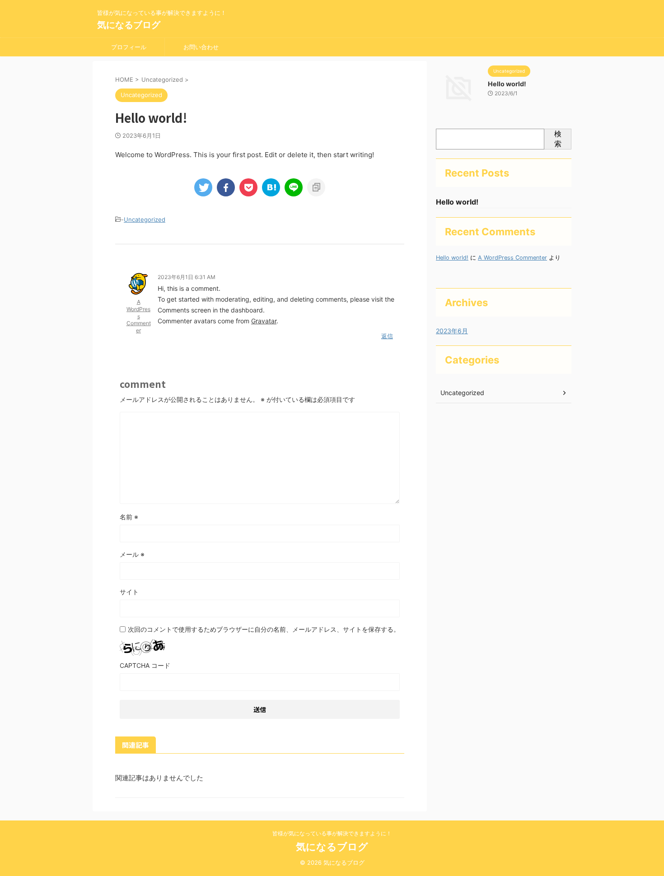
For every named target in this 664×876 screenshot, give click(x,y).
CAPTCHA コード (145, 665)
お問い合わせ (201, 47)
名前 (129, 517)
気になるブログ (128, 24)
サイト (129, 592)
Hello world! (507, 84)
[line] (294, 187)
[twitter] (203, 187)
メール (132, 554)
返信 (387, 336)
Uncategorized (144, 219)
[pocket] (248, 187)
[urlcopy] (316, 187)
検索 (557, 138)
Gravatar (263, 321)
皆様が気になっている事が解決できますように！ (332, 833)
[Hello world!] (271, 187)
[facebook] (226, 187)
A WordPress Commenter (138, 315)
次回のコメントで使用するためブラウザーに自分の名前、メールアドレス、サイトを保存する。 (264, 629)
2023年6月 (452, 331)
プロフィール (128, 47)
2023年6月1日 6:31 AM (186, 277)
